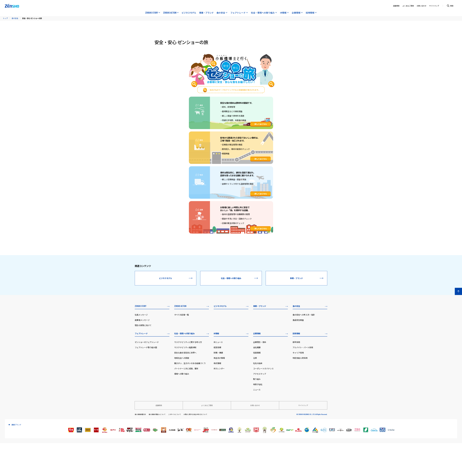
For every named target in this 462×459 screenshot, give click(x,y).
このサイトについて (174, 414)
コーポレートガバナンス (263, 368)
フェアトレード (238, 13)
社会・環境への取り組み (263, 13)
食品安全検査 (298, 320)
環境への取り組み (181, 373)
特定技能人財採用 (300, 357)
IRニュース (218, 342)
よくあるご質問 (408, 6)
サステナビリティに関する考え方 (188, 342)
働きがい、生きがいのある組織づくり (190, 363)
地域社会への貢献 (181, 357)
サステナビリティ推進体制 (185, 347)
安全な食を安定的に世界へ (185, 352)
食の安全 (220, 13)
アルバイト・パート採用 (303, 347)
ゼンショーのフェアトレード (147, 342)
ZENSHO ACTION (169, 13)
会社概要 (256, 347)
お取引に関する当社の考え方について (195, 414)
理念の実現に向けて (143, 325)
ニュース (256, 389)
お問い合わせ (421, 6)
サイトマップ (434, 6)
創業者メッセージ (142, 320)
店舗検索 (396, 6)
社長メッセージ (141, 314)
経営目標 (217, 347)
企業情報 (296, 13)
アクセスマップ (259, 373)
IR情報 (283, 13)
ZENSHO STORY (151, 13)
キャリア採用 (298, 352)
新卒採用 (296, 342)
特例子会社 (257, 384)
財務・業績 (218, 352)
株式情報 (217, 363)
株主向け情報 (219, 357)
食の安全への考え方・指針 (304, 314)
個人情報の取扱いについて (157, 414)
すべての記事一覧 (181, 314)
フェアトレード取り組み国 (146, 347)
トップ (5, 18)
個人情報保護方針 (140, 414)
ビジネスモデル (189, 13)
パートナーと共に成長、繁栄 (186, 368)
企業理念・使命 (259, 342)
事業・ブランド (206, 13)
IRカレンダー (219, 368)
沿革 (255, 357)
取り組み (256, 379)
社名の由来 (257, 363)
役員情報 (256, 352)
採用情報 (310, 13)
